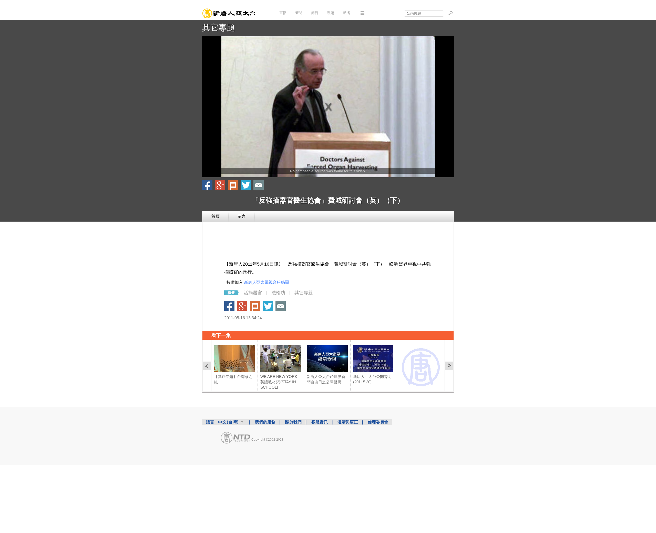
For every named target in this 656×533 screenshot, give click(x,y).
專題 (330, 13)
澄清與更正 (347, 422)
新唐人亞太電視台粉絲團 (266, 282)
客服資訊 (319, 422)
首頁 (215, 216)
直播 (282, 13)
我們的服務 (265, 422)
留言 (242, 216)
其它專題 (218, 27)
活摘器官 (253, 292)
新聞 (298, 13)
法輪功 (278, 292)
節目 (314, 13)
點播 (346, 13)
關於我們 (293, 422)
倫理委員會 (378, 422)
